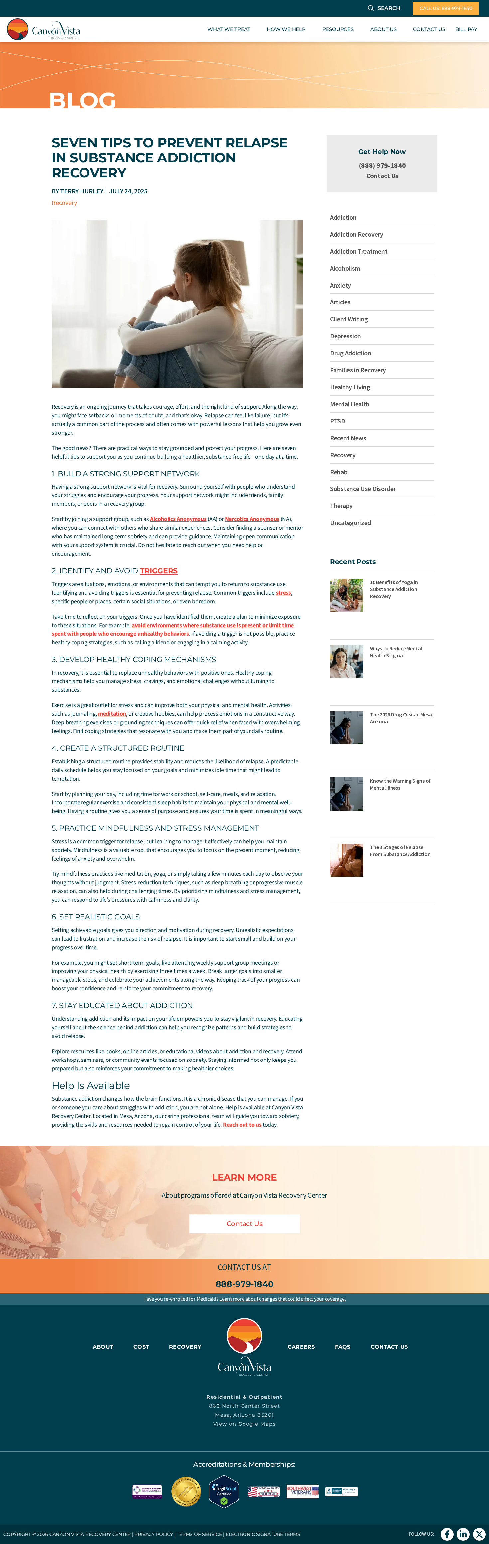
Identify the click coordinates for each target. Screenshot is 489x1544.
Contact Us (382, 175)
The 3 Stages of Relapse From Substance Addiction (400, 850)
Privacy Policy (153, 1534)
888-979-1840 (245, 1284)
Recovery (64, 202)
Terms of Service (199, 1534)
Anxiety (340, 285)
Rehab (339, 472)
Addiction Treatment (358, 251)
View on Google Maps (244, 1424)
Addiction (343, 217)
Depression (345, 336)
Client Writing (349, 319)
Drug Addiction (350, 353)
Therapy (341, 505)
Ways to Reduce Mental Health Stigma (396, 652)
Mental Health (349, 404)
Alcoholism (345, 268)
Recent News (348, 438)
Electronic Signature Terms (263, 1534)
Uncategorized (350, 522)
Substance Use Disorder (363, 488)
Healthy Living (350, 387)
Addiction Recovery (356, 234)
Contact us (239, 1267)
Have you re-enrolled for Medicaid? (244, 1299)
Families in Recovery (358, 370)
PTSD (337, 421)
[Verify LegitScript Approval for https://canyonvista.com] (224, 1491)
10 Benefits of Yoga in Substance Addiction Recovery (394, 589)
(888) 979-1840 (382, 165)
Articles (340, 302)
